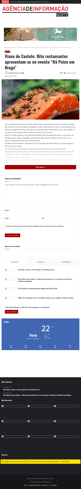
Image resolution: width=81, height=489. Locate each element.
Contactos (53, 485)
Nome (7, 210)
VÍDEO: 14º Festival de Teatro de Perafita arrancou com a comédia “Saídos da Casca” (46, 298)
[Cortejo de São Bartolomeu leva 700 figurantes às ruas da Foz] (66, 412)
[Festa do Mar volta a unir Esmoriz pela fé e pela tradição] (14, 427)
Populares (14, 262)
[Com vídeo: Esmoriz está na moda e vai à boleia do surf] (10, 273)
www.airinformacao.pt (15, 73)
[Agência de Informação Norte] (36, 11)
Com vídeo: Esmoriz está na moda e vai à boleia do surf (36, 270)
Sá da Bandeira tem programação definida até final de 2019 (37, 288)
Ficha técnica (45, 485)
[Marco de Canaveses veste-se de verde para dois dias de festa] (66, 442)
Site (43, 218)
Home (8, 47)
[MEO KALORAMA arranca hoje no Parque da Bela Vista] (14, 412)
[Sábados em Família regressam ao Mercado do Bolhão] (40, 412)
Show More (40, 167)
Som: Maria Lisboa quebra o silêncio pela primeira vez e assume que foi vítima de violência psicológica (45, 280)
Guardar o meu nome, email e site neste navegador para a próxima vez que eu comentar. (35, 226)
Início (25, 485)
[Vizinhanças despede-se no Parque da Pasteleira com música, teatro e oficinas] (40, 427)
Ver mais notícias (11, 312)
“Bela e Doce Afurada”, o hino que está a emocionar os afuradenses (27, 307)
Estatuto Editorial (34, 485)
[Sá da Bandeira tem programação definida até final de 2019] (10, 291)
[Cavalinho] (40, 31)
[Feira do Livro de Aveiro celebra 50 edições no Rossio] (66, 427)
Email (7, 218)
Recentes (40, 262)
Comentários (66, 262)
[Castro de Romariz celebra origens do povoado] (14, 442)
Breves (13, 47)
